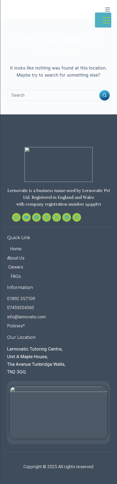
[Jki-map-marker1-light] (76, 217)
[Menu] (107, 9)
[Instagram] (46, 217)
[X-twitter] (56, 217)
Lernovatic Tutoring (40, 9)
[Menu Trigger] (103, 20)
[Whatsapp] (16, 217)
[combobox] (53, 95)
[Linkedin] (66, 217)
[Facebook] (36, 217)
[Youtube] (26, 217)
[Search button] (104, 95)
